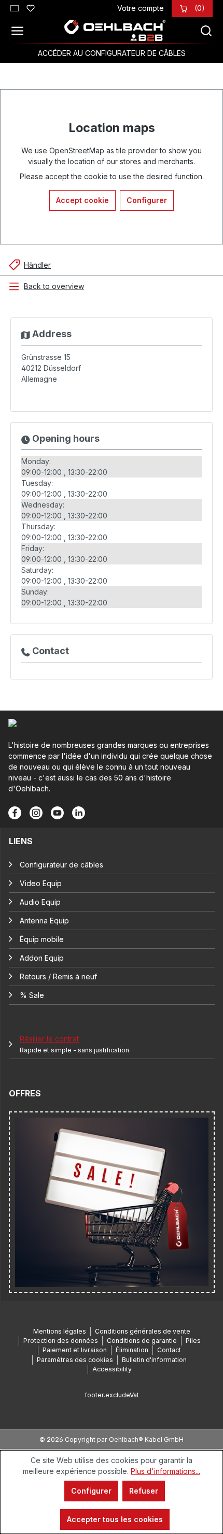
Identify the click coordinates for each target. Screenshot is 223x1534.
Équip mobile (42, 939)
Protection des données (60, 1340)
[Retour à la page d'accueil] (114, 30)
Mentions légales (59, 1331)
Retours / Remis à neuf (58, 976)
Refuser (143, 1490)
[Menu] (20, 31)
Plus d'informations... (165, 1471)
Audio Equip (40, 902)
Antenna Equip (44, 920)
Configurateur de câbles (61, 864)
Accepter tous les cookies (115, 1519)
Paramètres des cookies (75, 1360)
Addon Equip (42, 957)
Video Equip (41, 883)
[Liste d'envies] (31, 6)
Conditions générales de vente (142, 1331)
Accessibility (112, 1369)
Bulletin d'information (154, 1360)
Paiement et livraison (75, 1350)
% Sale (32, 995)
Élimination (132, 1350)
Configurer (147, 200)
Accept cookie (82, 200)
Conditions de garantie (142, 1340)
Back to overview (54, 286)
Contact (169, 1350)
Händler (37, 265)
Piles (193, 1340)
